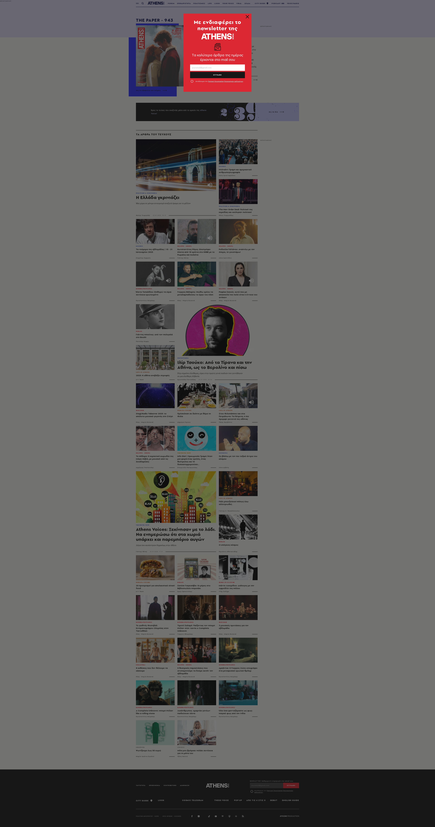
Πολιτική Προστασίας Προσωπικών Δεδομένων (225, 81)
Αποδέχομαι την (219, 81)
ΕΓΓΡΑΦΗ (217, 75)
